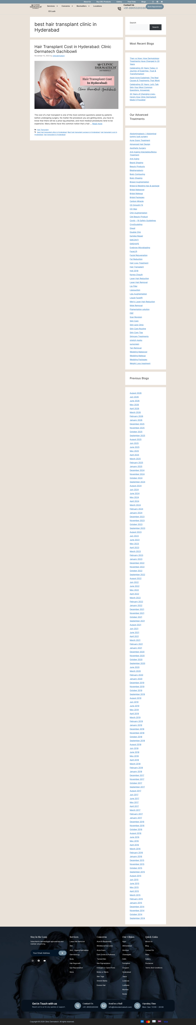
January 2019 (136, 725)
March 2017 (135, 810)
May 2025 (134, 451)
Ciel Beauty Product (139, 217)
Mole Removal (136, 305)
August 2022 (135, 578)
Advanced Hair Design (140, 144)
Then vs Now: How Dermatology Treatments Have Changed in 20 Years (144, 61)
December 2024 (137, 470)
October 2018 (136, 737)
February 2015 (136, 899)
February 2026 (136, 416)
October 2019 (136, 690)
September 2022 (137, 574)
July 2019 (134, 702)
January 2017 (136, 818)
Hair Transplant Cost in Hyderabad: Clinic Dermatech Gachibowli (72, 49)
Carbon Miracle (137, 201)
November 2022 (137, 567)
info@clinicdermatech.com (120, 1007)
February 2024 (136, 509)
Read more (97, 124)
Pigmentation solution (139, 309)
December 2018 (137, 729)
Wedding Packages (138, 359)
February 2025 (136, 462)
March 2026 (135, 412)
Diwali (132, 228)
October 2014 (136, 914)
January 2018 (136, 771)
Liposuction (135, 290)
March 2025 (135, 459)
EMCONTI (134, 240)
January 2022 (136, 605)
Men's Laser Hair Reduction (142, 302)
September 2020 (137, 663)
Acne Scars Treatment (140, 140)
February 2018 (136, 768)
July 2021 (134, 628)
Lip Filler (133, 286)
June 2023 (135, 540)
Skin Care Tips (136, 332)
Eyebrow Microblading (140, 247)
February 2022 (136, 601)
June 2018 (134, 752)
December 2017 (137, 775)
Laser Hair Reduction (139, 278)
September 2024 (137, 482)
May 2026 (134, 405)
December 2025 (137, 424)
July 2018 (134, 748)
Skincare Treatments (139, 336)
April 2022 (134, 594)
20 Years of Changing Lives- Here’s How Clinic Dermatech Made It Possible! (143, 97)
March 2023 (135, 551)
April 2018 (134, 760)
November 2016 (137, 825)
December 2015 (137, 860)
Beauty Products (137, 166)
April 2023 (134, 547)
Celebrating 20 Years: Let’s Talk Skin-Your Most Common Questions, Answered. (144, 87)
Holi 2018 (134, 271)
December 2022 (137, 563)
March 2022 (135, 598)
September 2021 (137, 621)
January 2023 (136, 559)
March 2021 (135, 640)
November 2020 (137, 656)
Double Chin (135, 232)
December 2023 (137, 517)
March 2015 (135, 895)
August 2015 (135, 876)
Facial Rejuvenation (138, 255)
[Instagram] (152, 1)
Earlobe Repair (136, 236)
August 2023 (136, 532)
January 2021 (136, 648)
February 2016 (136, 852)
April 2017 (134, 806)
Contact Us (129, 5)
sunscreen (134, 344)
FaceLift (133, 251)
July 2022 (134, 582)
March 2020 (135, 671)
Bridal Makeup (136, 193)
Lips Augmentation (138, 294)
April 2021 (134, 636)
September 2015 (137, 872)
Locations (97, 6)
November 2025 (137, 428)
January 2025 (136, 466)
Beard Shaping (136, 163)
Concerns (66, 6)
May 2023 (134, 544)
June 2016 (134, 837)
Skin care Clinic (137, 325)
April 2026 (134, 408)
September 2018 (137, 740)
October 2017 (136, 783)
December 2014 (137, 907)
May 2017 (134, 802)
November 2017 (137, 779)
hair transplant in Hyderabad (54, 134)
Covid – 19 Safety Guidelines (143, 220)
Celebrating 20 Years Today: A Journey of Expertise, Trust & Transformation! (144, 71)
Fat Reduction (136, 259)
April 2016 (134, 845)
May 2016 (134, 841)
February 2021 (136, 644)
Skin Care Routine (138, 329)
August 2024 (136, 486)
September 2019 (137, 694)
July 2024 (134, 489)
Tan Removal (136, 348)
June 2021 (134, 632)
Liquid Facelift (136, 298)
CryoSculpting (136, 224)
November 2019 (137, 686)
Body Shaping (136, 178)
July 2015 (134, 879)
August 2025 (135, 439)
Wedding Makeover (138, 352)
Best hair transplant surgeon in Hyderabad (84, 132)
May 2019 (134, 710)
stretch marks (136, 340)
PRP (132, 313)
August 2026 (136, 393)
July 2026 (134, 397)
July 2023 (134, 536)
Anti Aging (134, 159)
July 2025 (134, 443)
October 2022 (136, 571)
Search (133, 23)
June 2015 (134, 883)
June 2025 (134, 447)
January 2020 (136, 679)
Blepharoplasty (136, 170)
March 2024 (135, 505)
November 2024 (137, 474)
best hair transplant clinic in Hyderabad (52, 132)
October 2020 (136, 659)
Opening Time (149, 1003)
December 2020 (137, 652)
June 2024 (135, 493)
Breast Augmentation (139, 182)
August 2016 (135, 833)
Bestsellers (82, 6)
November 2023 (137, 520)
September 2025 (137, 435)
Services (51, 6)
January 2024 (136, 513)
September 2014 (137, 918)
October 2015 (136, 868)
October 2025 (136, 432)
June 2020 (135, 667)
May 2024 (134, 497)
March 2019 (135, 717)
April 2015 (134, 891)
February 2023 (136, 555)
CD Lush (51, 11)
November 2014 (137, 910)
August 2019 (135, 698)
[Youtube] (161, 1)
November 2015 (137, 864)
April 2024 (134, 501)
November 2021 (137, 613)
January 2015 (136, 903)
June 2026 (135, 401)
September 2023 (137, 528)
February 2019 (136, 721)
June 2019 (134, 706)
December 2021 (137, 609)
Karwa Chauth (136, 274)
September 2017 (137, 787)
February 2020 (136, 675)
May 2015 (134, 887)
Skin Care (134, 321)
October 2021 (136, 617)
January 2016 (136, 856)
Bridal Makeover (137, 190)
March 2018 (135, 764)
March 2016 (135, 849)
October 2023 (136, 524)
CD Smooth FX (136, 205)
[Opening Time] (137, 1005)
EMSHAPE (134, 244)
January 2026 (136, 420)
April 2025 (134, 455)
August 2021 (135, 625)
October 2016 (136, 829)
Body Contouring (137, 174)
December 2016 (137, 822)
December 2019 (137, 683)
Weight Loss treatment (140, 363)
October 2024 (136, 478)
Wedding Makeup (138, 356)
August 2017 (135, 791)
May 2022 (134, 590)
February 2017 (136, 814)
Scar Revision (136, 317)
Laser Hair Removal (139, 282)
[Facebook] (157, 1)
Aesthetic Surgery (138, 148)
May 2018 (134, 756)
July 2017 (134, 795)
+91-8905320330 (135, 8)
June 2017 (134, 798)
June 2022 (134, 586)
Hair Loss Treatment (139, 263)
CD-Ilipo (133, 209)
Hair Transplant (43, 130)
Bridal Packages (137, 197)
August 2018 (135, 744)
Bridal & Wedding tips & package (144, 186)
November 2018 (137, 733)
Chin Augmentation (138, 213)
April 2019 (134, 713)
